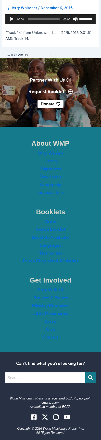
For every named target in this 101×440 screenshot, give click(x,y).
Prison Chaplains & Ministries (50, 260)
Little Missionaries (50, 313)
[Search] (90, 377)
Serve (50, 321)
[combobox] (45, 377)
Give (50, 329)
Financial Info (51, 192)
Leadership (51, 184)
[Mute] (75, 19)
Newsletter (50, 176)
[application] (50, 19)
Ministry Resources (50, 305)
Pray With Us (50, 289)
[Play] (11, 19)
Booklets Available (50, 237)
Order (51, 221)
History (50, 160)
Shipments (50, 168)
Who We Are (50, 153)
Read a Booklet (50, 229)
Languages (50, 245)
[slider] (86, 18)
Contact (50, 337)
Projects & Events (51, 297)
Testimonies (50, 252)
